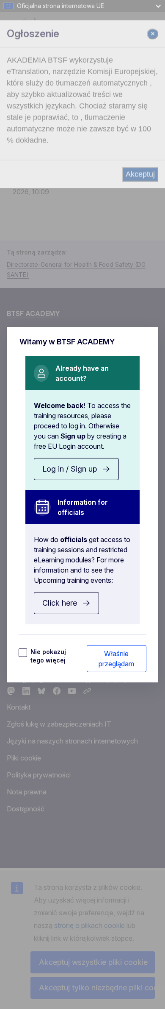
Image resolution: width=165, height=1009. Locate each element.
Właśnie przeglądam (116, 658)
